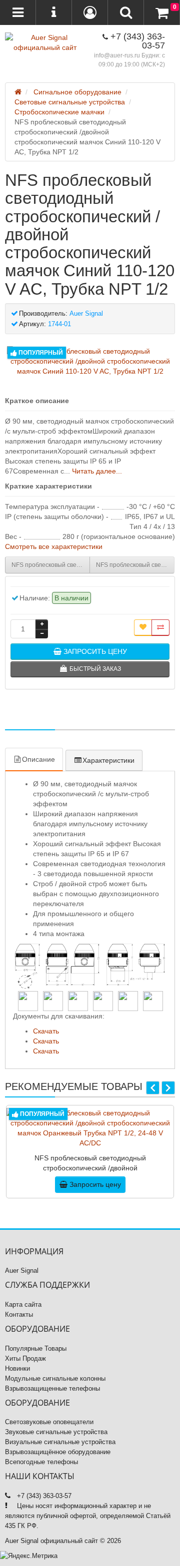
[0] (162, 13)
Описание (38, 759)
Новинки (17, 1368)
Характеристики (108, 760)
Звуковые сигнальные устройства (56, 1432)
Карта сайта (23, 1304)
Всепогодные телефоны (41, 1462)
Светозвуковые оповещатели (49, 1422)
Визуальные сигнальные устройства (60, 1442)
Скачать (46, 1031)
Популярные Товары (35, 1348)
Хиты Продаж (25, 1358)
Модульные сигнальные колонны (55, 1378)
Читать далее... (97, 471)
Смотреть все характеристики (53, 546)
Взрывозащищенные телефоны (52, 1388)
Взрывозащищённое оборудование (57, 1452)
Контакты (19, 1314)
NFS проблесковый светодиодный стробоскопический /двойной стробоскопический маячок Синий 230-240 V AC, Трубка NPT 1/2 (135, 564)
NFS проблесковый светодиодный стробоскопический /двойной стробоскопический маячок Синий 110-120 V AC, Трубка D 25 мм (51, 564)
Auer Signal (21, 1270)
